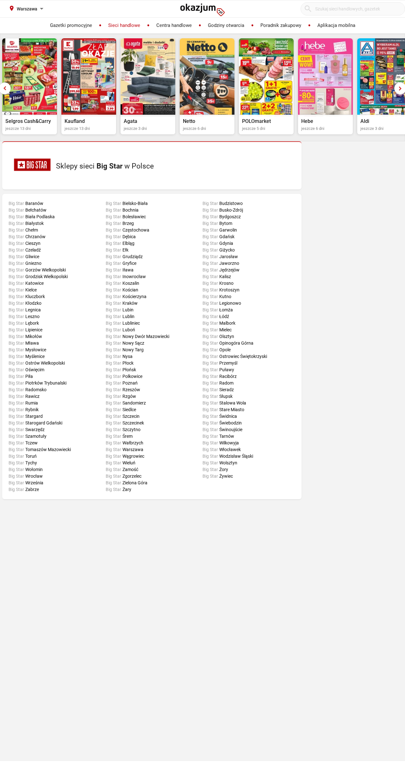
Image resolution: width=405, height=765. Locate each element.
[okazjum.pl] (202, 9)
